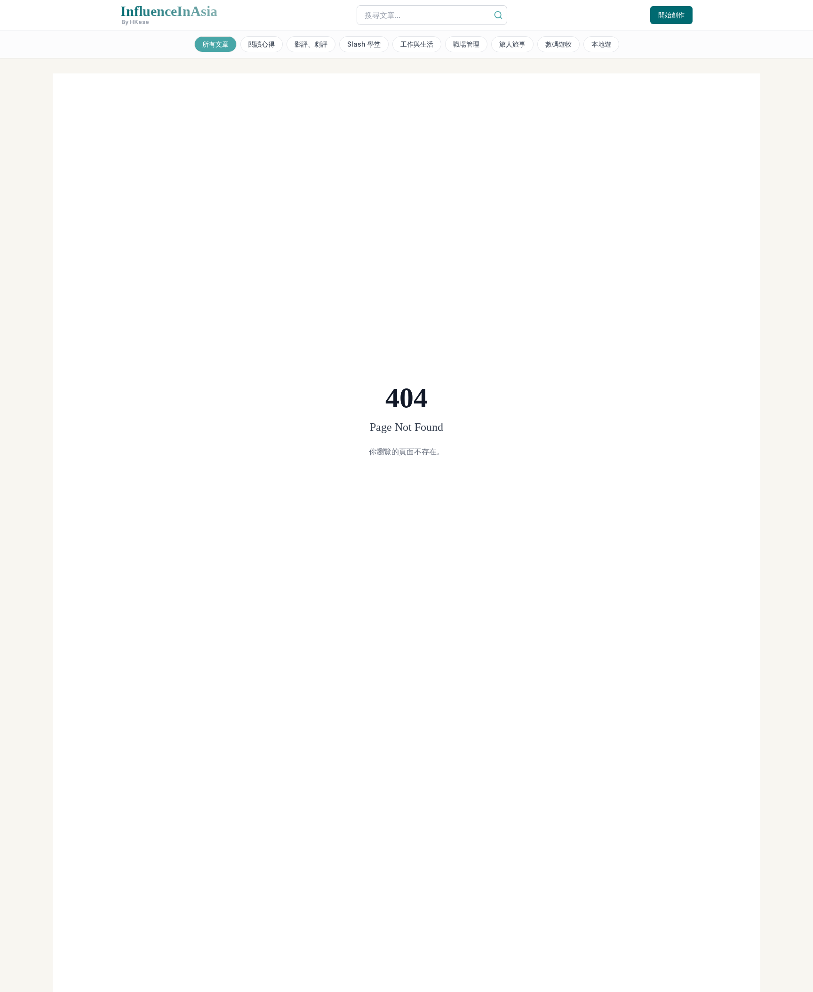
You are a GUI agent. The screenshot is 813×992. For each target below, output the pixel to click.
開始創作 (671, 15)
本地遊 (601, 44)
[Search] (498, 15)
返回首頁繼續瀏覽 (406, 483)
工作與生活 (416, 44)
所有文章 (215, 44)
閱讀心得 (261, 44)
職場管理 (466, 44)
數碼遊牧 (558, 44)
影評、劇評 (311, 44)
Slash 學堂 (364, 44)
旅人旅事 (512, 44)
